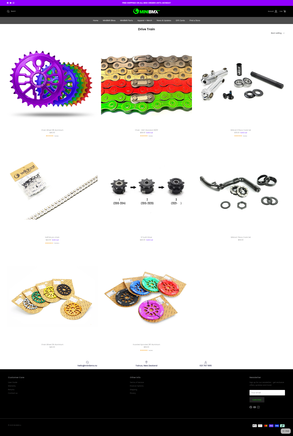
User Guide (12, 382)
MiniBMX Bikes (109, 20)
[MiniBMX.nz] (146, 11)
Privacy (133, 393)
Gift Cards (180, 20)
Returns (11, 389)
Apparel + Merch (144, 20)
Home (95, 20)
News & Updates (164, 20)
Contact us (13, 393)
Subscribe (256, 400)
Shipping (133, 389)
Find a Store (195, 20)
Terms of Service (137, 382)
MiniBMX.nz (17, 425)
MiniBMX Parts (126, 20)
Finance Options (137, 386)
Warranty (12, 386)
